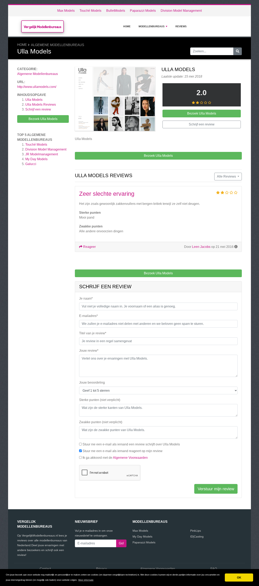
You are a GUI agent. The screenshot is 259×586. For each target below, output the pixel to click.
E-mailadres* (88, 316)
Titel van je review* (92, 333)
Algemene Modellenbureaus (57, 45)
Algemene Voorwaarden (130, 457)
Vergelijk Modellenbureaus (42, 27)
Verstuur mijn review (216, 489)
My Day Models (36, 159)
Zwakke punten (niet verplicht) (100, 422)
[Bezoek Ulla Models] (115, 99)
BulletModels (115, 10)
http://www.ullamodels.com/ (36, 86)
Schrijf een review (38, 109)
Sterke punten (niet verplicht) (99, 400)
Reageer (89, 246)
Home (127, 26)
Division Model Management (181, 10)
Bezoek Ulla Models (43, 119)
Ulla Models (33, 99)
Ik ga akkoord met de (115, 457)
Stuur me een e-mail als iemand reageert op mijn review (122, 451)
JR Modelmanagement (41, 154)
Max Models (66, 10)
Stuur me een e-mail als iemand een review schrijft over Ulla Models (131, 444)
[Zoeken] (237, 51)
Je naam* (86, 298)
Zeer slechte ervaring (106, 193)
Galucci (30, 164)
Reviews (181, 26)
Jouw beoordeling (92, 382)
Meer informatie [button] (85, 580)
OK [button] (239, 577)
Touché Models (90, 10)
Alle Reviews (227, 176)
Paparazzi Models (143, 10)
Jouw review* (88, 350)
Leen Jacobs (201, 246)
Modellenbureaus (152, 26)
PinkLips (195, 530)
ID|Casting (197, 536)
